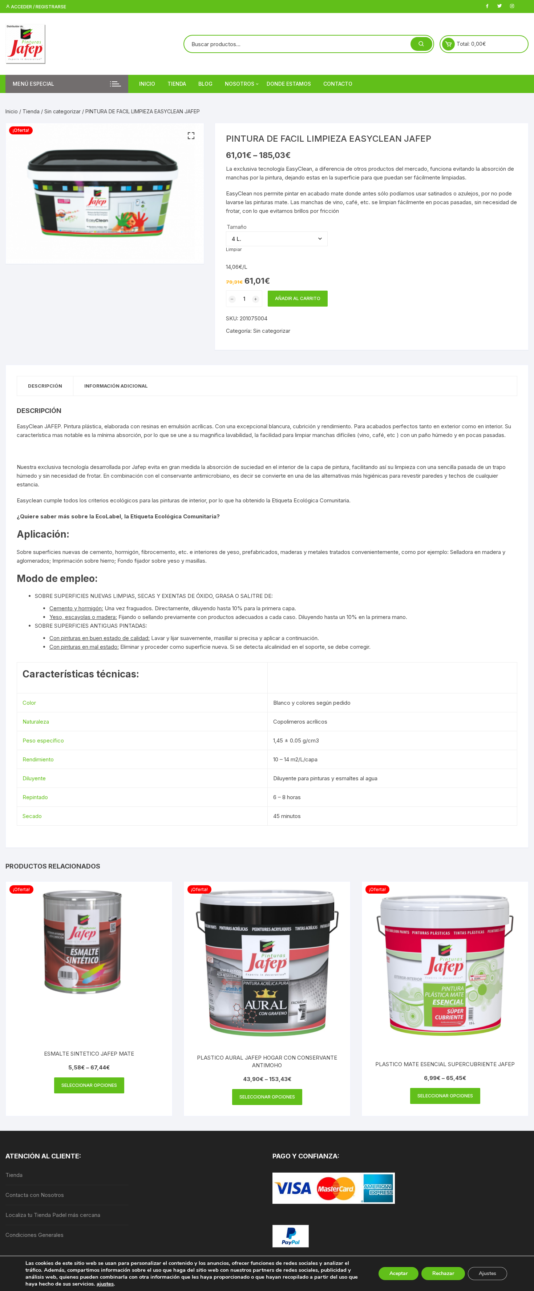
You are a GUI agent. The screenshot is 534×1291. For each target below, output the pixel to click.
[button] (191, 135)
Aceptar (398, 1273)
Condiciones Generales (34, 1234)
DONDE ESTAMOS (289, 84)
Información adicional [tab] (116, 386)
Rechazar (443, 1273)
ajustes (105, 1283)
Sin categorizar (62, 111)
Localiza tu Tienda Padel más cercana (52, 1214)
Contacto (337, 84)
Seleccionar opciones (89, 1085)
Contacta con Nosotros (34, 1194)
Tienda (176, 84)
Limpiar (234, 249)
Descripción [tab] (45, 386)
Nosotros (239, 84)
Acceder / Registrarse (38, 6)
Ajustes (487, 1273)
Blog (205, 84)
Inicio (147, 84)
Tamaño (237, 226)
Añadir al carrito (297, 298)
